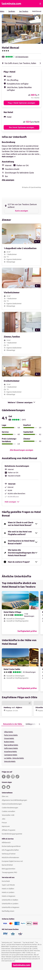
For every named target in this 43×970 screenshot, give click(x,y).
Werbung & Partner (9, 854)
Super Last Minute (8, 885)
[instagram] (8, 776)
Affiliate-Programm (8, 830)
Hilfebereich (6, 842)
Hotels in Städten (8, 889)
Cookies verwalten (8, 811)
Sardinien (11, 11)
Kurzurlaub (6, 881)
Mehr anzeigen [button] (10, 502)
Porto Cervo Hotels (11, 735)
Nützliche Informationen (10, 857)
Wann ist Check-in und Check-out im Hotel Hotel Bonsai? (21, 523)
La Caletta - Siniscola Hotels (14, 758)
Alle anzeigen (8, 180)
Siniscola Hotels (9, 761)
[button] (21, 29)
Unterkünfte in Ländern (10, 904)
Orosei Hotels (9, 738)
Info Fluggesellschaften (10, 850)
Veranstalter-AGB (8, 815)
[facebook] (4, 776)
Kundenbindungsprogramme (12, 834)
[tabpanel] (21, 747)
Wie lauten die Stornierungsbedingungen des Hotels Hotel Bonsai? (21, 552)
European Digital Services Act (12, 861)
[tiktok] (17, 776)
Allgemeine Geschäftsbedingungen (14, 800)
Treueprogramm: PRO (9, 872)
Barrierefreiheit (7, 865)
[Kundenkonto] (40, 4)
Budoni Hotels (9, 742)
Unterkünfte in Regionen (10, 907)
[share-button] (37, 18)
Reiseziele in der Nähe (12, 724)
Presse (4, 822)
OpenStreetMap (36, 187)
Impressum (6, 826)
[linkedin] (13, 776)
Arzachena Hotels (10, 751)
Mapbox (26, 187)
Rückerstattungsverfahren (11, 846)
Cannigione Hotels (10, 755)
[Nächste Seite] (39, 724)
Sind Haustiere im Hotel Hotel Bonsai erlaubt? (21, 542)
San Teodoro (23, 11)
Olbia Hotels (8, 732)
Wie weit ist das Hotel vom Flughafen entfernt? (20, 533)
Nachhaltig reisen (8, 911)
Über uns (5, 796)
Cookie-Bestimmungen (10, 808)
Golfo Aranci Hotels (11, 748)
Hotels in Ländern (8, 892)
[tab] (12, 724)
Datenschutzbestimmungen (12, 804)
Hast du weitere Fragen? (19, 562)
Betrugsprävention (8, 869)
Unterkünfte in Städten (10, 900)
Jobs (3, 819)
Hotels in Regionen (8, 896)
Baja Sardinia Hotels (11, 745)
